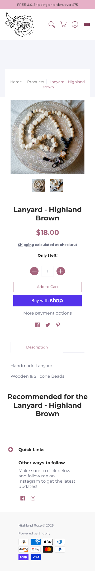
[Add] (60, 271)
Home (16, 81)
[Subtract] (34, 271)
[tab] (37, 347)
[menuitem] (52, 24)
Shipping (26, 245)
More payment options (47, 313)
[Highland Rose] (19, 24)
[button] (52, 24)
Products (35, 81)
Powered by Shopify (34, 533)
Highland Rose (30, 525)
